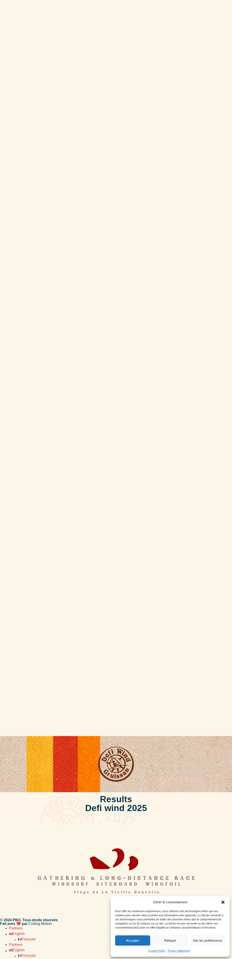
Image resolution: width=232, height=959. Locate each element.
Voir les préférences (207, 940)
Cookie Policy (156, 950)
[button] (223, 902)
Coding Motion (40, 924)
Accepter (132, 940)
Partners (16, 928)
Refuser (170, 940)
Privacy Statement (179, 950)
